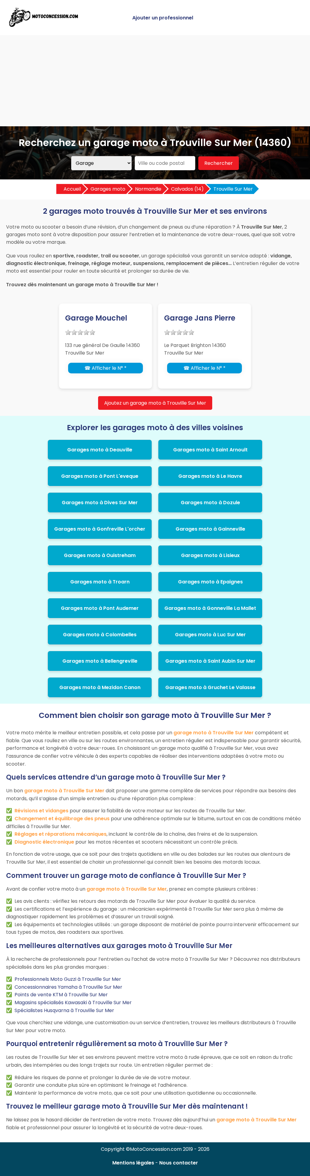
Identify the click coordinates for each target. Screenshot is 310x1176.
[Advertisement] (155, 80)
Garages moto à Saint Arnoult (210, 449)
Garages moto (108, 188)
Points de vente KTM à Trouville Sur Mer (61, 994)
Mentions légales (133, 1162)
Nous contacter (178, 1162)
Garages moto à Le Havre (210, 476)
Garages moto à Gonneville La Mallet (210, 608)
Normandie (148, 188)
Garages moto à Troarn (100, 581)
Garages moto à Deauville (99, 449)
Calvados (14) (187, 188)
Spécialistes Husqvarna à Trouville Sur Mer (64, 1010)
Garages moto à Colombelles (100, 634)
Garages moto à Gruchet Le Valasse (210, 687)
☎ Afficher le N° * (105, 368)
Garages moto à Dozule (210, 502)
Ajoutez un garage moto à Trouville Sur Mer (155, 402)
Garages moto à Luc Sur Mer (210, 634)
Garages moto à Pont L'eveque (99, 476)
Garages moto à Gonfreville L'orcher (99, 528)
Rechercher (218, 163)
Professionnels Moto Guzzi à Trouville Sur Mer (68, 979)
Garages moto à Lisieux (210, 555)
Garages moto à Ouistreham (100, 555)
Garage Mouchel (96, 318)
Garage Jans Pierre (199, 318)
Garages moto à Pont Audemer (100, 608)
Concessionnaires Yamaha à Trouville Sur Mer (68, 987)
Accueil (72, 188)
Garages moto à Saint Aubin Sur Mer (210, 661)
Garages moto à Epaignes (210, 581)
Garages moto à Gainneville (210, 528)
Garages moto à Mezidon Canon (99, 687)
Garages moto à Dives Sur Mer (100, 502)
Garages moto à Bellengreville (99, 661)
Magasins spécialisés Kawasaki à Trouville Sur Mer (73, 1002)
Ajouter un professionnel (162, 17)
